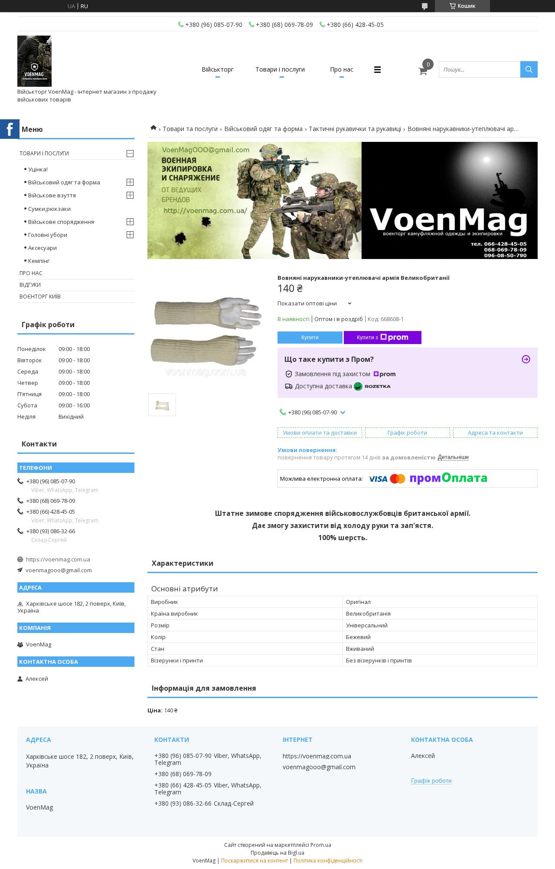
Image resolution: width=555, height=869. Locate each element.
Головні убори (47, 235)
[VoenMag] (34, 62)
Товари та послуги (190, 129)
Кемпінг (38, 261)
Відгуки (30, 285)
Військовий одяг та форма (263, 129)
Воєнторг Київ (40, 296)
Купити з (367, 337)
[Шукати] (529, 69)
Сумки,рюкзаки (49, 209)
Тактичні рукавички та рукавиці (355, 129)
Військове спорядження (61, 222)
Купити (310, 337)
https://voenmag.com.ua (58, 559)
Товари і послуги (280, 69)
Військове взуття (52, 195)
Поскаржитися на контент (254, 860)
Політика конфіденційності (328, 860)
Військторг (218, 69)
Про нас (341, 69)
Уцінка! (38, 169)
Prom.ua (320, 845)
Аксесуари (42, 248)
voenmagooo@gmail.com (59, 570)
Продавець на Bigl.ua (277, 852)
